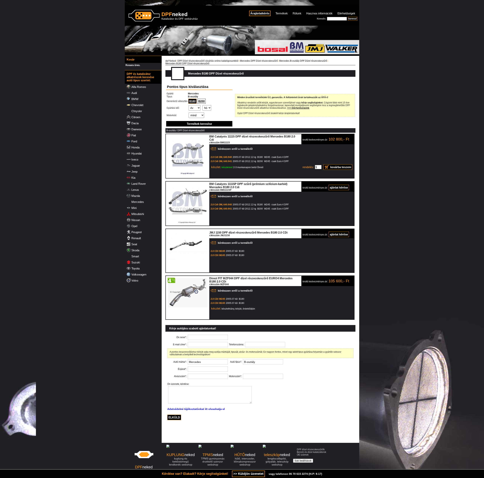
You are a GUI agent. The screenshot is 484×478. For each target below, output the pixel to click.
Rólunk (297, 13)
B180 (192, 101)
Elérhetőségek (346, 13)
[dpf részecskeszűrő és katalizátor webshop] (144, 463)
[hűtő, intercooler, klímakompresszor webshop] (245, 451)
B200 (201, 101)
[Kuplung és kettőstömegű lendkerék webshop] (180, 451)
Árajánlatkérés (259, 13)
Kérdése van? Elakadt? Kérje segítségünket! (195, 474)
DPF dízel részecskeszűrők (311, 449)
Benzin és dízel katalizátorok (311, 452)
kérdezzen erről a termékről (235, 148)
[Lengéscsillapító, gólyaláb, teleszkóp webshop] (277, 451)
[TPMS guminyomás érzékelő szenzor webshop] (213, 451)
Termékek (281, 13)
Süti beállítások (303, 460)
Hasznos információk (319, 13)
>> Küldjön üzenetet (248, 474)
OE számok (303, 454)
